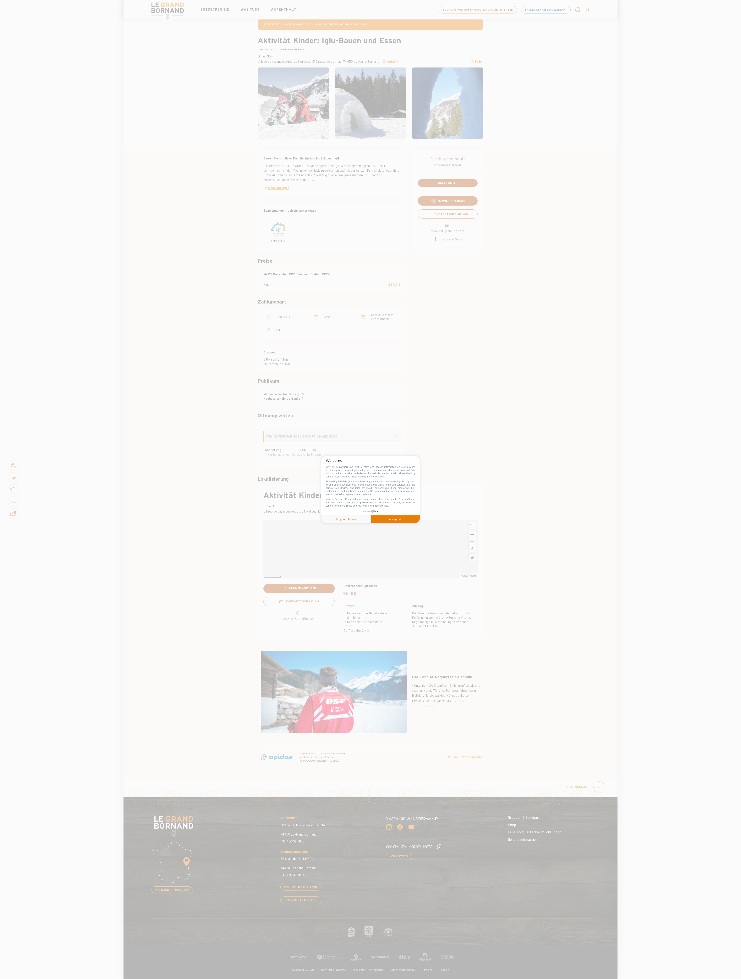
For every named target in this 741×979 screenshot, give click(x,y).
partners (344, 467)
